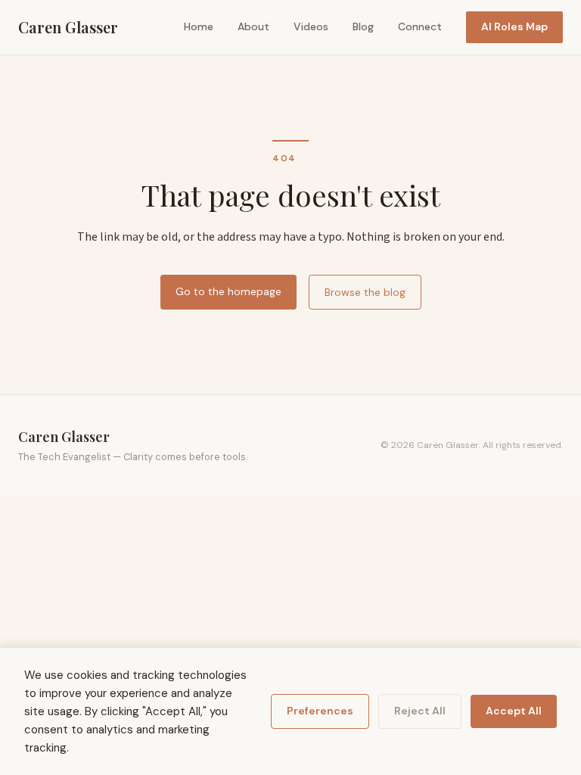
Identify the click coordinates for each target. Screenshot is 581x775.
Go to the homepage (228, 291)
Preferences (320, 710)
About (253, 26)
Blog (363, 26)
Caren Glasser (68, 27)
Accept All (514, 710)
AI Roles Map (514, 26)
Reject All (420, 710)
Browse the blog (365, 292)
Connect (420, 26)
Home (198, 26)
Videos (311, 26)
